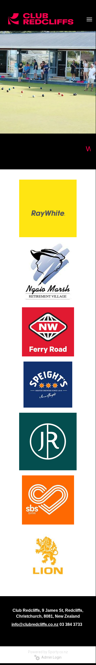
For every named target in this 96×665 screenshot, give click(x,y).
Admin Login (51, 657)
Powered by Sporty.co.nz (48, 652)
